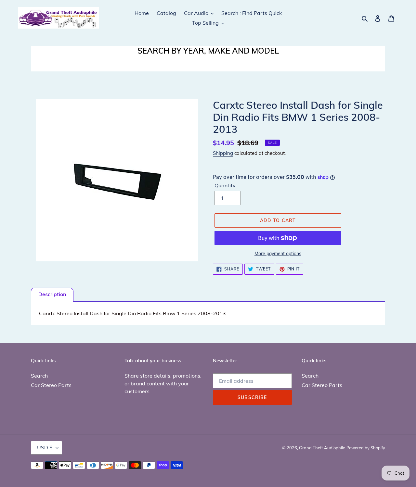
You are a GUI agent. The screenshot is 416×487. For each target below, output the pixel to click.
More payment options (277, 253)
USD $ (45, 447)
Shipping (223, 153)
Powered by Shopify (365, 447)
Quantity (225, 185)
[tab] (52, 295)
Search (39, 375)
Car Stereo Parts (51, 385)
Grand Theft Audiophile (322, 447)
